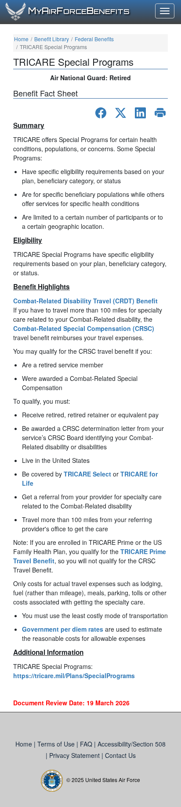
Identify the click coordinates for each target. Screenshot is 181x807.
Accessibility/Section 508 (132, 743)
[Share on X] (120, 113)
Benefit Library (51, 39)
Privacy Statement (75, 755)
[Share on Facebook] (101, 113)
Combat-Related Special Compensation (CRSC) (83, 328)
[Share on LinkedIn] (140, 113)
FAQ (87, 743)
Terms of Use (56, 743)
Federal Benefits (94, 39)
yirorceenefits (79, 11)
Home (21, 39)
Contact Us (120, 755)
